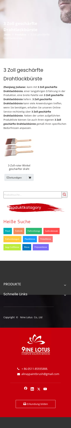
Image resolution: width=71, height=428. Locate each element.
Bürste (26, 247)
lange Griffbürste (12, 247)
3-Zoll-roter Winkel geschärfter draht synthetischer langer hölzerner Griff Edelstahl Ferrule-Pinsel (19, 167)
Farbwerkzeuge (34, 231)
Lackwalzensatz (51, 231)
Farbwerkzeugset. (12, 239)
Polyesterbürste (40, 247)
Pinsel (7, 231)
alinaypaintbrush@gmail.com (38, 374)
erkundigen (15, 177)
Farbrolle (19, 231)
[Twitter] (39, 389)
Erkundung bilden (37, 404)
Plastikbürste (30, 239)
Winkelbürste (45, 239)
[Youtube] (45, 389)
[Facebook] (25, 389)
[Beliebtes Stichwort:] (64, 194)
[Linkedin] (32, 389)
